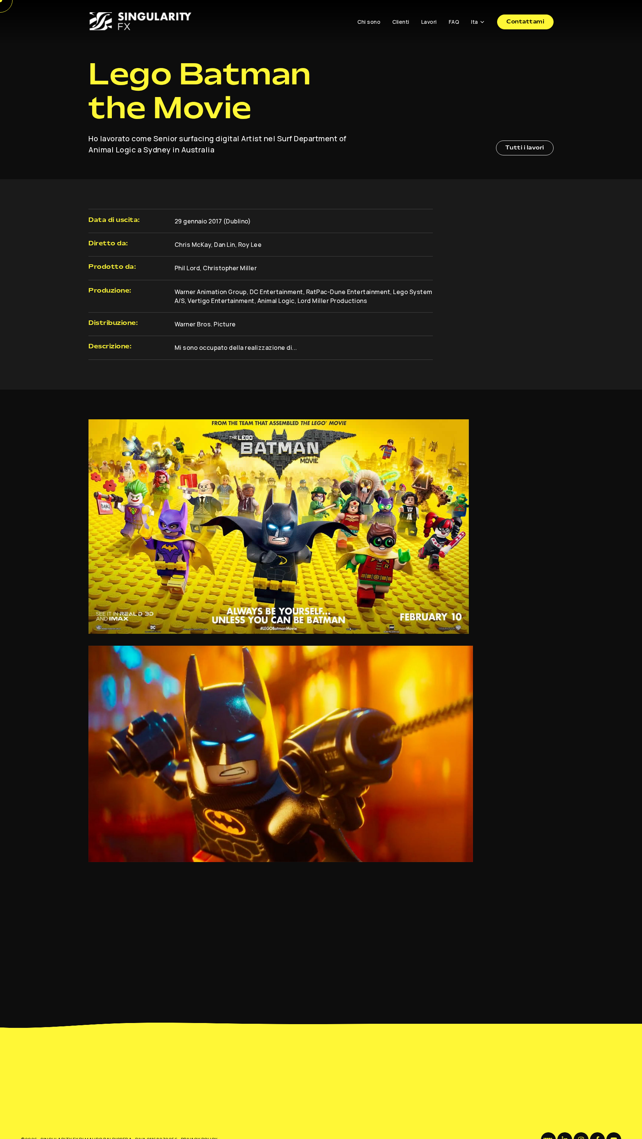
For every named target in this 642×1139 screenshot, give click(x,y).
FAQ (454, 21)
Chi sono (368, 21)
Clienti (400, 21)
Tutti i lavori (524, 148)
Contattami (525, 22)
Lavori (429, 21)
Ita (474, 21)
